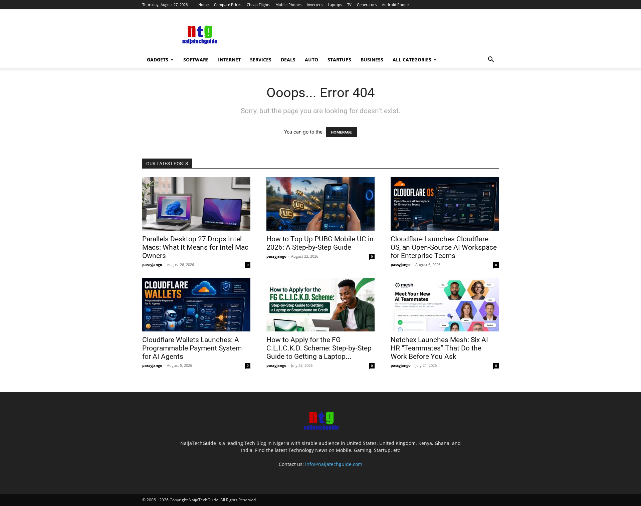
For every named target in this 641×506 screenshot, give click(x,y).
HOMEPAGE (341, 132)
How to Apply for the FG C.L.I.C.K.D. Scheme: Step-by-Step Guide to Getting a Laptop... (319, 348)
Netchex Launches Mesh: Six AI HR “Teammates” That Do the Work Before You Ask (439, 348)
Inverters (315, 4)
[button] (491, 60)
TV (349, 4)
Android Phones (396, 4)
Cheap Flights (258, 4)
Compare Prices (227, 4)
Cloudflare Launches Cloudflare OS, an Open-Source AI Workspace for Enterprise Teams (444, 247)
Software (196, 59)
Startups (339, 59)
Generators (367, 4)
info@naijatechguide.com (333, 464)
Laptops (335, 4)
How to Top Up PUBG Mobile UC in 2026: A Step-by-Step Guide (320, 243)
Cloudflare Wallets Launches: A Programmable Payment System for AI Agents (192, 348)
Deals (288, 59)
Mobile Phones (288, 4)
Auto (311, 59)
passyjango (152, 264)
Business (372, 59)
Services (260, 59)
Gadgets (157, 59)
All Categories (412, 59)
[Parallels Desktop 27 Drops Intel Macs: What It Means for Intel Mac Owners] (196, 204)
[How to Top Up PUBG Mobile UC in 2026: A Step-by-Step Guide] (320, 204)
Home (203, 4)
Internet (229, 59)
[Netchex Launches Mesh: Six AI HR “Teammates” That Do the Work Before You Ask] (445, 304)
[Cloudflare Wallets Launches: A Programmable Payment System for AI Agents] (196, 304)
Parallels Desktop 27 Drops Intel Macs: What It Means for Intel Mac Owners (195, 247)
